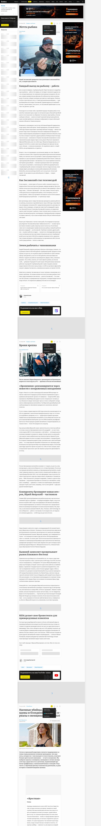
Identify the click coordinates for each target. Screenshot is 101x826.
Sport (66, 1)
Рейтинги (35, 1)
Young (70, 1)
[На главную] (4, 1)
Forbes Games (26, 1)
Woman (61, 1)
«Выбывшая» (47, 808)
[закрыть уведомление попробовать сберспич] (54, 27)
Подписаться (25, 312)
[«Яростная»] (22, 735)
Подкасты (48, 1)
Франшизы (41, 1)
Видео (53, 1)
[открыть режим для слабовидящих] (52, 23)
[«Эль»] (22, 757)
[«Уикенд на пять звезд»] (22, 742)
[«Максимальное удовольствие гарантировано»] (22, 745)
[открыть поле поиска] (83, 2)
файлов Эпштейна (39, 819)
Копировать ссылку (56, 679)
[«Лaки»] (22, 753)
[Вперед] (63, 288)
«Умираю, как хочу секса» (39, 802)
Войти (78, 1)
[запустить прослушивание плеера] (54, 23)
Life (57, 1)
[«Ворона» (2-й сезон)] (22, 749)
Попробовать (46, 33)
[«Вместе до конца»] (22, 738)
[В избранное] (38, 286)
